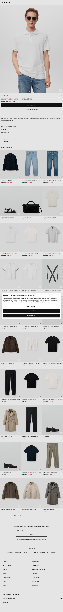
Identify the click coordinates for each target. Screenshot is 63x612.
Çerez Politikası (37, 302)
